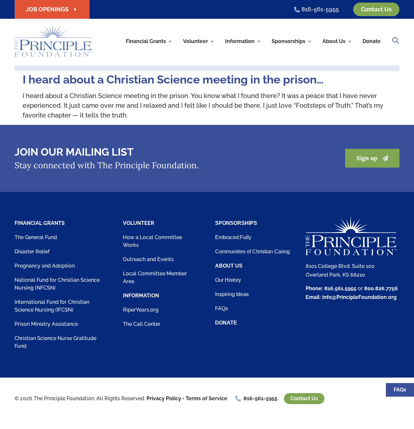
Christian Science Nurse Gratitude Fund (55, 342)
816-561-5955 (261, 398)
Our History (228, 280)
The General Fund (36, 237)
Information (240, 41)
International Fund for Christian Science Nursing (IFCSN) (52, 306)
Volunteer (195, 41)
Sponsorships (288, 41)
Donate (372, 41)
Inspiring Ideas (232, 294)
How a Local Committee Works (152, 241)
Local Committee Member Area (155, 277)
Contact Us (304, 398)
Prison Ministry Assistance (46, 324)
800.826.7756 (381, 288)
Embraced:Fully (233, 237)
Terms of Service (206, 398)
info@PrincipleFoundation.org (359, 297)
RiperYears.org (140, 310)
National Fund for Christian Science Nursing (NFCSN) (57, 284)
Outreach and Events (148, 259)
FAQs (221, 308)
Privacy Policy (164, 398)
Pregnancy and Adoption (45, 266)
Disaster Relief (32, 251)
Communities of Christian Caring (252, 251)
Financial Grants (146, 41)
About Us (333, 41)
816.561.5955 (340, 288)
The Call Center (141, 324)
